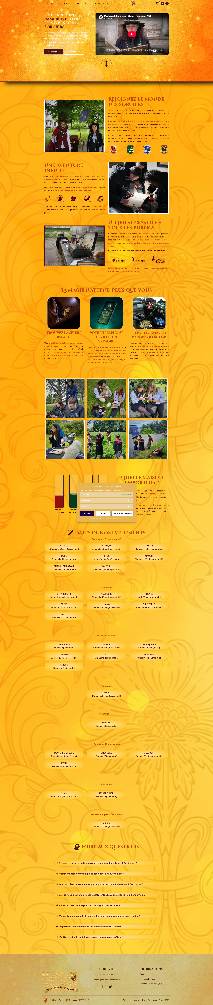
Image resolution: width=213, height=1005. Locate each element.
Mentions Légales (147, 979)
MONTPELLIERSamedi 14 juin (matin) (106, 795)
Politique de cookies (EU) (151, 984)
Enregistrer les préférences (122, 513)
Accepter (87, 513)
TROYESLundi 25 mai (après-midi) (149, 595)
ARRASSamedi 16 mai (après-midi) (106, 646)
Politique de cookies (97, 519)
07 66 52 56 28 (106, 975)
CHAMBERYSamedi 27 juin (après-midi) (149, 754)
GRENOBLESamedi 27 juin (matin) (106, 754)
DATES (76, 3)
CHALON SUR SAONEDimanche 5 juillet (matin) (64, 568)
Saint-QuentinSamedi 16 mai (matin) (149, 646)
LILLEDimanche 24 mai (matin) (106, 656)
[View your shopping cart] (157, 3)
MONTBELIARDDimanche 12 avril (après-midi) (64, 547)
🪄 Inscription (54, 52)
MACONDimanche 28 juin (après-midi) (149, 557)
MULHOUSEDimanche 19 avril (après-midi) (106, 595)
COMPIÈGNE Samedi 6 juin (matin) (64, 646)
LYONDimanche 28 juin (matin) (64, 764)
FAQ (85, 3)
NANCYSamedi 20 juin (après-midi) (106, 606)
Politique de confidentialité (113, 519)
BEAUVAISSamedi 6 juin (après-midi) (149, 656)
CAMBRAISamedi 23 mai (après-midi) (64, 656)
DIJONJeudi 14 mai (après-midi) (106, 557)
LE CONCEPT (63, 3)
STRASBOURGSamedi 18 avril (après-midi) (63, 595)
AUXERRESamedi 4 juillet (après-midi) (148, 547)
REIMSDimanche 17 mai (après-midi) (64, 606)
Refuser (103, 513)
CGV (142, 974)
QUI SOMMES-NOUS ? (100, 3)
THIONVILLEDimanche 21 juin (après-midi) (149, 606)
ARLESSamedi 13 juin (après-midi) (106, 825)
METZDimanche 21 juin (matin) (64, 616)
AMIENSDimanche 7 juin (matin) (64, 666)
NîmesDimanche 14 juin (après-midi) (64, 795)
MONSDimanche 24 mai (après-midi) (106, 694)
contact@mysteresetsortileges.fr (106, 980)
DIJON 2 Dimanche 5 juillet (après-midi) (106, 568)
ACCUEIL (50, 3)
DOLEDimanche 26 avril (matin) (64, 557)
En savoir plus (74, 52)
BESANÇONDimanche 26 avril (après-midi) (106, 547)
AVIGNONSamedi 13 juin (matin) (106, 724)
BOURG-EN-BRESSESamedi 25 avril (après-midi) (64, 754)
